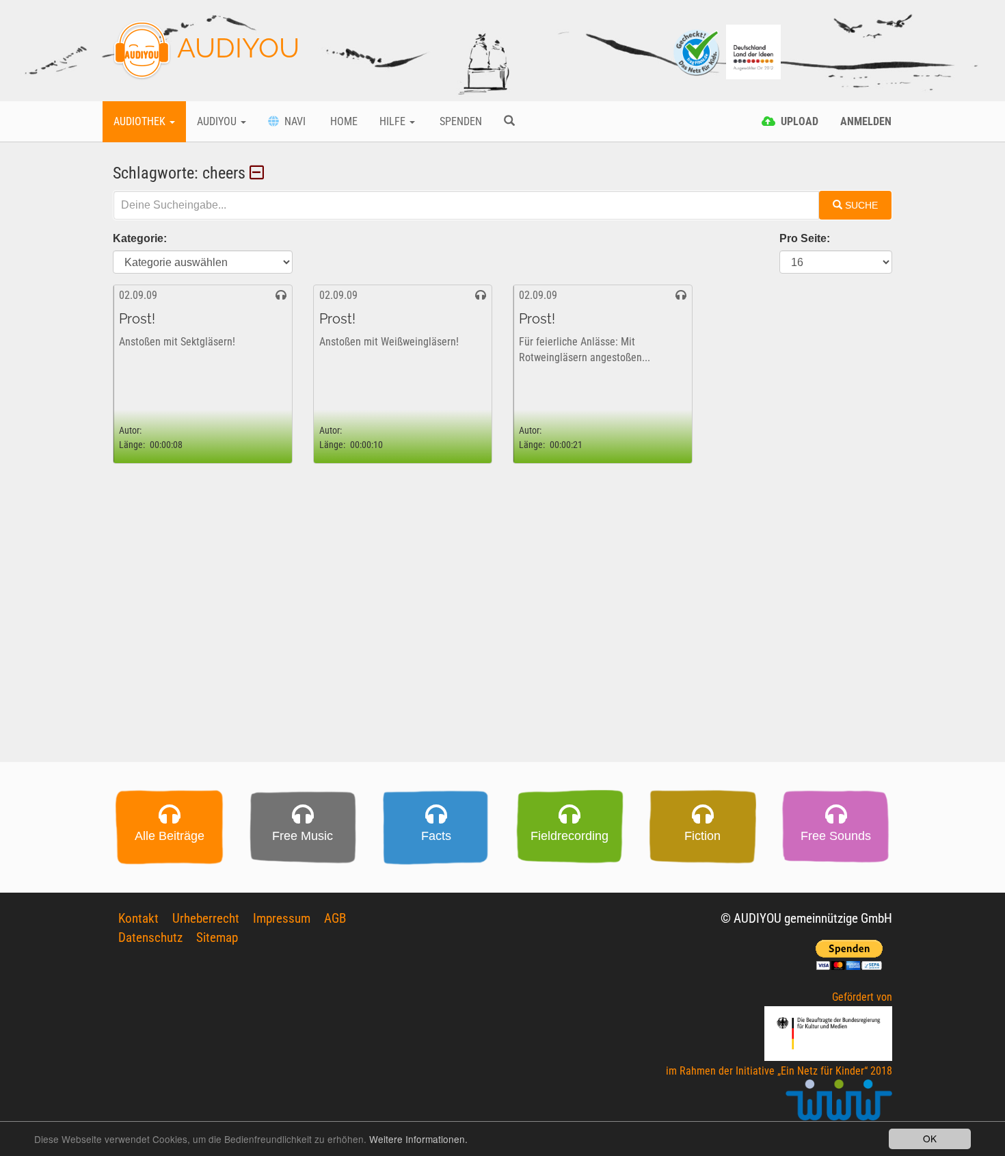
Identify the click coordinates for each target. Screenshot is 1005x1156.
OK (930, 1138)
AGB (335, 918)
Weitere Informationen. (418, 1139)
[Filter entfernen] (259, 173)
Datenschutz (150, 937)
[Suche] (509, 121)
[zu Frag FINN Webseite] (697, 51)
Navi (292, 121)
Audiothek (140, 121)
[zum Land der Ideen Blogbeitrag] (753, 51)
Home (342, 121)
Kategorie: (140, 238)
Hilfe (393, 121)
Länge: (132, 445)
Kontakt (138, 918)
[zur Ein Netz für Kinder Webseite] (839, 1106)
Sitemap (217, 937)
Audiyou (218, 121)
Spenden (459, 121)
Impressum (281, 918)
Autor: (130, 430)
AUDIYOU (235, 47)
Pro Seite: (804, 238)
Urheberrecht (205, 918)
